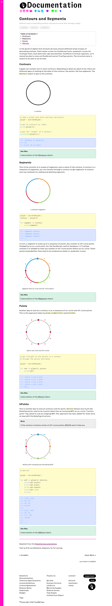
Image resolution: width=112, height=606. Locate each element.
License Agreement (27, 585)
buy (92, 580)
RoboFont (23, 576)
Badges (22, 593)
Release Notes (25, 588)
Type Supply (52, 593)
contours (34, 27)
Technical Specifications (30, 580)
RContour (42, 155)
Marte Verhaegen (54, 588)
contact (71, 576)
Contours (26, 36)
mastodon (72, 583)
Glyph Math (89, 555)
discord (71, 580)
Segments (26, 38)
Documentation (54, 5)
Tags (21, 598)
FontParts (45, 27)
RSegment (42, 299)
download (89, 576)
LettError (51, 585)
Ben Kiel (50, 580)
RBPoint (41, 532)
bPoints (25, 43)
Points (25, 41)
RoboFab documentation (46, 544)
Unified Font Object (55, 595)
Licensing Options (27, 583)
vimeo (71, 585)
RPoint (41, 397)
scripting (24, 27)
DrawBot (24, 555)
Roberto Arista (53, 590)
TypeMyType (39, 602)
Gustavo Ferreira (54, 583)
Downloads (24, 590)
